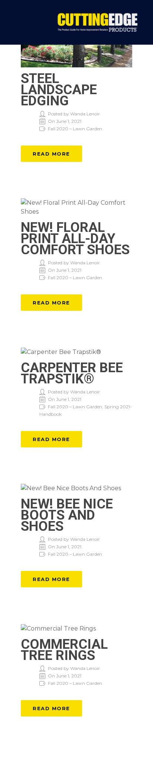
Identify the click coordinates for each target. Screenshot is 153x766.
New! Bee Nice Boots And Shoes (67, 515)
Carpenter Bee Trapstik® (72, 373)
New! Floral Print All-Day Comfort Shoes (75, 239)
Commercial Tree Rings (64, 649)
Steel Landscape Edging (59, 90)
